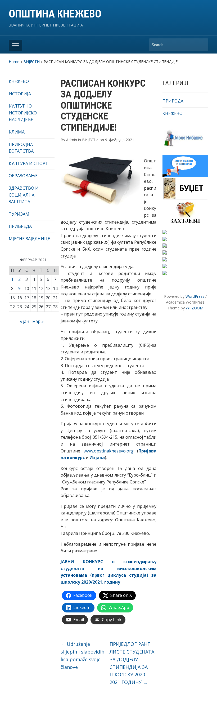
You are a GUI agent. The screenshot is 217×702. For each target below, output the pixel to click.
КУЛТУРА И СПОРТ (28, 163)
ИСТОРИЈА (20, 94)
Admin (71, 139)
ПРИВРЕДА (20, 226)
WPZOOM (194, 307)
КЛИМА (17, 132)
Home (14, 61)
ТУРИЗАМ (19, 214)
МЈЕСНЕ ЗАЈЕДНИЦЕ (29, 239)
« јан (24, 321)
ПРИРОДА (172, 101)
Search (202, 44)
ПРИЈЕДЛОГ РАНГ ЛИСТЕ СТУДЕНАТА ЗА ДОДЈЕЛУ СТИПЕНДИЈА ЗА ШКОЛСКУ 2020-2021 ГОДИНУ (132, 663)
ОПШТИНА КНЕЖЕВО (55, 14)
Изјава (97, 457)
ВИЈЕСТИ (31, 61)
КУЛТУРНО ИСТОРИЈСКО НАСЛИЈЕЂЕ (23, 112)
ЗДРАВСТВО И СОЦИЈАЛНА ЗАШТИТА (24, 195)
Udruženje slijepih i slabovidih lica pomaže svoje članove (82, 655)
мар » (38, 321)
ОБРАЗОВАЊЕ (23, 176)
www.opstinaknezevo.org (109, 451)
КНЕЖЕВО (19, 81)
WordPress (195, 296)
